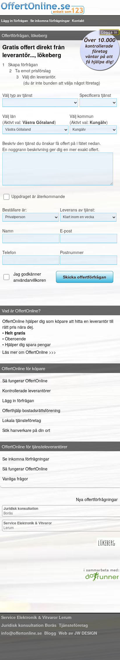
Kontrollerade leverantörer (26, 390)
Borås (20, 510)
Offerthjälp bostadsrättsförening (31, 410)
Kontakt (78, 20)
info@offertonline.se (21, 633)
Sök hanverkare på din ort (26, 430)
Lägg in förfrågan (14, 20)
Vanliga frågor (15, 479)
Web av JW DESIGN (78, 633)
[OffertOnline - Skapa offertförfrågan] (60, 8)
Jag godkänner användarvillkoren (29, 277)
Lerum (27, 525)
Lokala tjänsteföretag (21, 420)
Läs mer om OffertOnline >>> (29, 352)
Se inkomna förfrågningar (50, 20)
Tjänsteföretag (73, 625)
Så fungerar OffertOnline (24, 381)
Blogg (50, 633)
